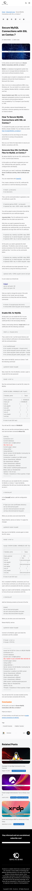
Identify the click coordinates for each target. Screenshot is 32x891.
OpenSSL (18, 178)
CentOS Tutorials (7, 726)
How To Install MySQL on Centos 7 (11, 131)
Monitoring (13, 797)
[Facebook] (3, 19)
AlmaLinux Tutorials (19, 824)
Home (3, 12)
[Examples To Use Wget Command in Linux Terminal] (16, 756)
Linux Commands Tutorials (18, 770)
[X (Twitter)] (7, 19)
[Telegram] (19, 19)
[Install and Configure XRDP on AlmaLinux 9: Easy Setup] (16, 809)
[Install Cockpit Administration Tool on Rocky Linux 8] (16, 782)
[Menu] (29, 3)
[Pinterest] (11, 19)
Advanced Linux (10, 12)
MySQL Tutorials (19, 726)
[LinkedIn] (15, 19)
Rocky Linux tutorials (23, 797)
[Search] (26, 3)
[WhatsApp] (23, 19)
